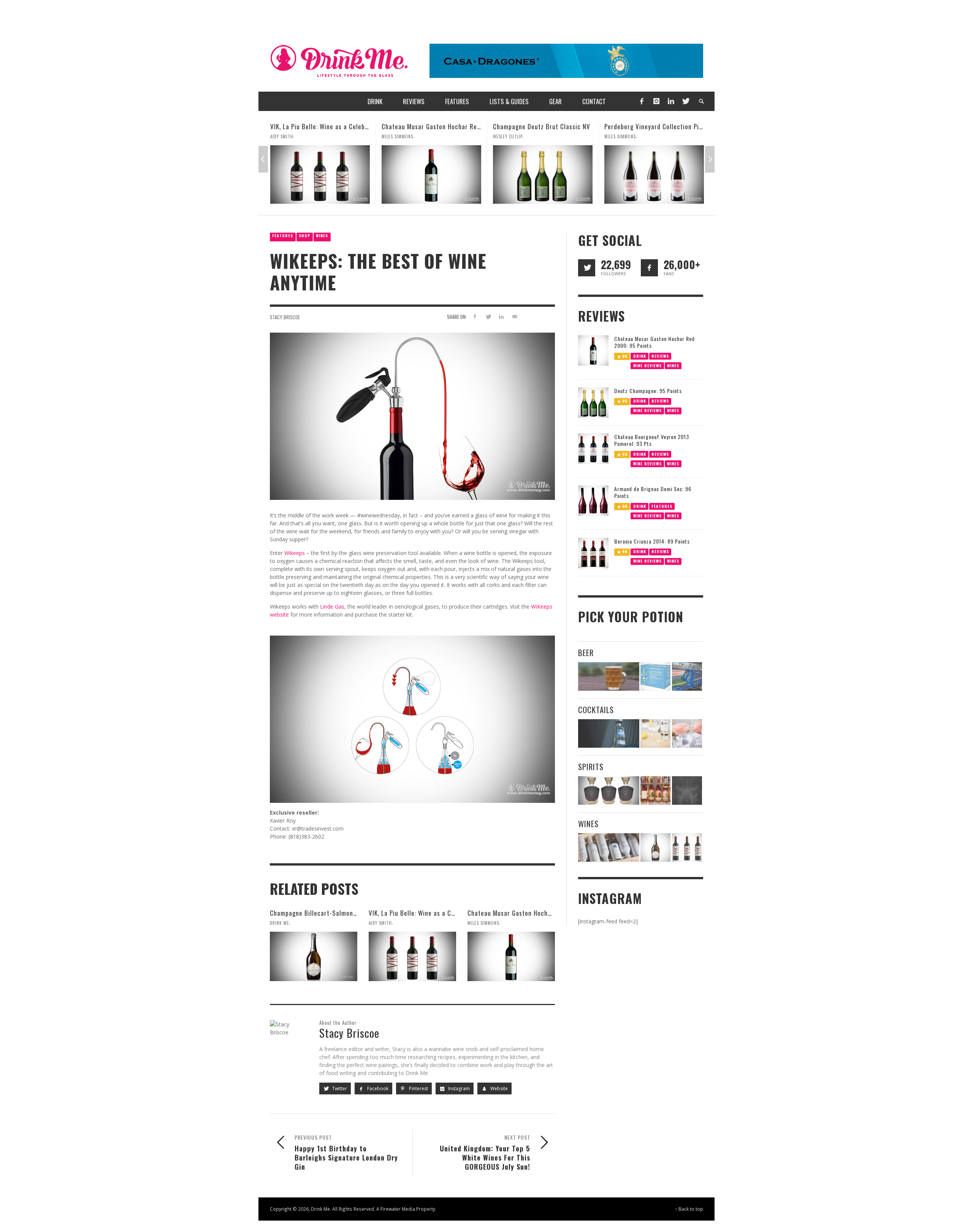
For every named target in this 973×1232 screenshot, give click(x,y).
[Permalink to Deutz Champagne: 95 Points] (593, 402)
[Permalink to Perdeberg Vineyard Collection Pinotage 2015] (543, 174)
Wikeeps (294, 553)
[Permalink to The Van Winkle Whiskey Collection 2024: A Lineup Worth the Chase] (655, 790)
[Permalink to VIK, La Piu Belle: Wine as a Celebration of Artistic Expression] (412, 956)
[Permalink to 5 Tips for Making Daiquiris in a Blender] (687, 733)
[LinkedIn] (671, 101)
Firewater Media (397, 1209)
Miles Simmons (286, 136)
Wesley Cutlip (396, 136)
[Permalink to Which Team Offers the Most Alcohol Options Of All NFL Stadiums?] (687, 676)
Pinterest (418, 1088)
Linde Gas (332, 606)
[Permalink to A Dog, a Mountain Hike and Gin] (687, 790)
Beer (586, 652)
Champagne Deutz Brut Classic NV (430, 126)
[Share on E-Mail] (514, 316)
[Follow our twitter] (586, 267)
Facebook (377, 1088)
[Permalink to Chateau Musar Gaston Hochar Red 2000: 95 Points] (320, 174)
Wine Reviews (647, 365)
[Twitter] (685, 101)
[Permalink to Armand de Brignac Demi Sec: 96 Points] (593, 500)
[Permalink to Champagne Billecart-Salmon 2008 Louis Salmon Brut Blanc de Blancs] (313, 956)
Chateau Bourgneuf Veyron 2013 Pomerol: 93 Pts (651, 440)
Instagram (458, 1088)
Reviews (660, 355)
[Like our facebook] (649, 267)
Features (282, 235)
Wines (322, 235)
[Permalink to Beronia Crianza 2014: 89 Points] (593, 552)
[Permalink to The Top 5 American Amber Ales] (608, 676)
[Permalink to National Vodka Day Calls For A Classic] (655, 733)
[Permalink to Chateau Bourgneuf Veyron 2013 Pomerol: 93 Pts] (593, 448)
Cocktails (596, 709)
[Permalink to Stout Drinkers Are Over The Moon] (655, 676)
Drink (639, 355)
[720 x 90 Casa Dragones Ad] (566, 60)
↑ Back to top (689, 1209)
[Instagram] (656, 101)
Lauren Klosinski (622, 136)
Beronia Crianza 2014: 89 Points (652, 541)
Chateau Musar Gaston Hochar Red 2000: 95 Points (343, 126)
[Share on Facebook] (475, 316)
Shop (305, 235)
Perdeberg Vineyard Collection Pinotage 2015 (558, 126)
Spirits (591, 766)
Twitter (339, 1088)
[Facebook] (641, 101)
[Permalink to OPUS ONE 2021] (608, 847)
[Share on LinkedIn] (501, 316)
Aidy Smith (380, 923)
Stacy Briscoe (285, 317)
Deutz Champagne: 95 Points (648, 391)
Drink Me (279, 923)
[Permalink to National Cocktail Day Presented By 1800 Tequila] (608, 733)
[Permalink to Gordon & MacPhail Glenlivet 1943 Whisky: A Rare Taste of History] (654, 174)
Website (498, 1088)
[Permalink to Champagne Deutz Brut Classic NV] (431, 174)
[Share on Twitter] (488, 316)
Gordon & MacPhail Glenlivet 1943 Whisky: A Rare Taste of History (698, 126)
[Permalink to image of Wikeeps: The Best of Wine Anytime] (412, 415)
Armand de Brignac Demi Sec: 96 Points (652, 492)
